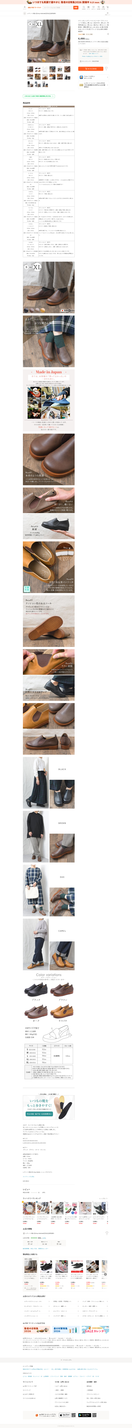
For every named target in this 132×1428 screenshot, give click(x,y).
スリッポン (69, 1338)
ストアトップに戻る (28, 1176)
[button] (108, 34)
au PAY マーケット (27, 1338)
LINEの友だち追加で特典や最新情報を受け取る (37, 96)
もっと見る (102, 1198)
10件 (44, 1238)
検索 (75, 7)
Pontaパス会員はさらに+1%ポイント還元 (92, 56)
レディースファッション (41, 1338)
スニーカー (61, 1338)
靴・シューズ (52, 1338)
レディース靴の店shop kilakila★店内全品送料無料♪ (47, 1345)
